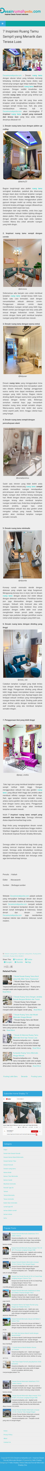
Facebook (19, 959)
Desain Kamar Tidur (10, 1161)
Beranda (24, 1076)
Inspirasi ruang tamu (25, 954)
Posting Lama (36, 1076)
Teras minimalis (9, 1199)
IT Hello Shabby (13, 1463)
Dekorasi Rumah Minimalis (34, 1463)
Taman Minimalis (9, 1195)
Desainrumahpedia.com (12, 75)
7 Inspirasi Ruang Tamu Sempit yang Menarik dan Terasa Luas (22, 36)
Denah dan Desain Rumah (12, 1153)
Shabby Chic (22, 1465)
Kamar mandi (8, 1180)
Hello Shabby (37, 1460)
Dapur (5, 1149)
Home (5, 1431)
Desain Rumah (8, 1165)
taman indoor (8, 1214)
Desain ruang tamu (11, 954)
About (5, 1438)
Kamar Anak (7, 1172)
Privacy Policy (8, 1435)
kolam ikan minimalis (10, 1203)
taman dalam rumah (10, 1210)
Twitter (29, 959)
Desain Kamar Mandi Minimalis (13, 1157)
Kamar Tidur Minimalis (11, 1176)
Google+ (8, 962)
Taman (6, 1191)
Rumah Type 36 (9, 1188)
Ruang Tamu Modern (17, 956)
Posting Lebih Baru (10, 1076)
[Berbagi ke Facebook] (11, 966)
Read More (7, 992)
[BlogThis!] (7, 966)
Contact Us (7, 1442)
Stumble (19, 962)
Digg (29, 962)
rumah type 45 (8, 1207)
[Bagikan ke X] (9, 966)
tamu (5, 1218)
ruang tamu (37, 75)
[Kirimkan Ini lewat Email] (5, 966)
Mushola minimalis (10, 1184)
